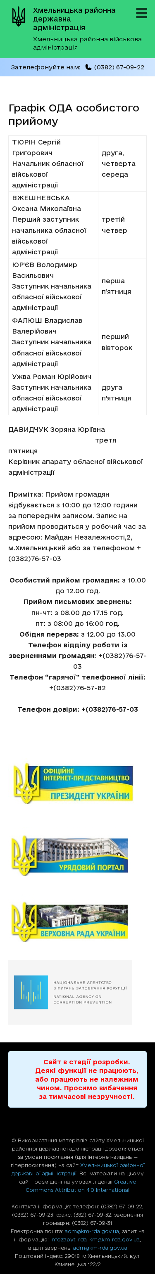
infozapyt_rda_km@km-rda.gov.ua (95, 1239)
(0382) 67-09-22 (119, 67)
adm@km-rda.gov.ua (92, 1231)
